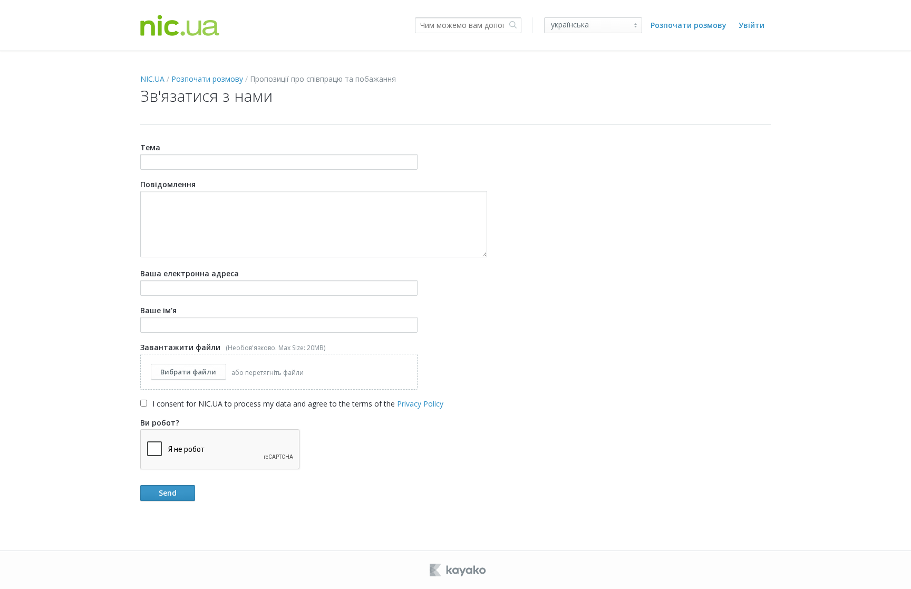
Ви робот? (159, 423)
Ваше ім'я (158, 310)
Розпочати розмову (688, 25)
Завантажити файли (232, 359)
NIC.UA (152, 79)
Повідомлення (168, 184)
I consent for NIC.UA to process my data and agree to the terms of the (296, 404)
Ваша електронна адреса (189, 273)
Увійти (751, 25)
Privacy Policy (420, 404)
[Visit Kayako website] (459, 570)
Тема (150, 147)
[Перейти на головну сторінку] (179, 25)
